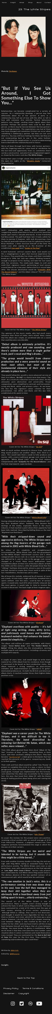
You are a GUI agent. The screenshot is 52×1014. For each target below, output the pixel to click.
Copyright (23, 993)
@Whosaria (14, 954)
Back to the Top (26, 978)
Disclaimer (8, 993)
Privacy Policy (10, 988)
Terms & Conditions (33, 988)
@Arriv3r (15, 950)
